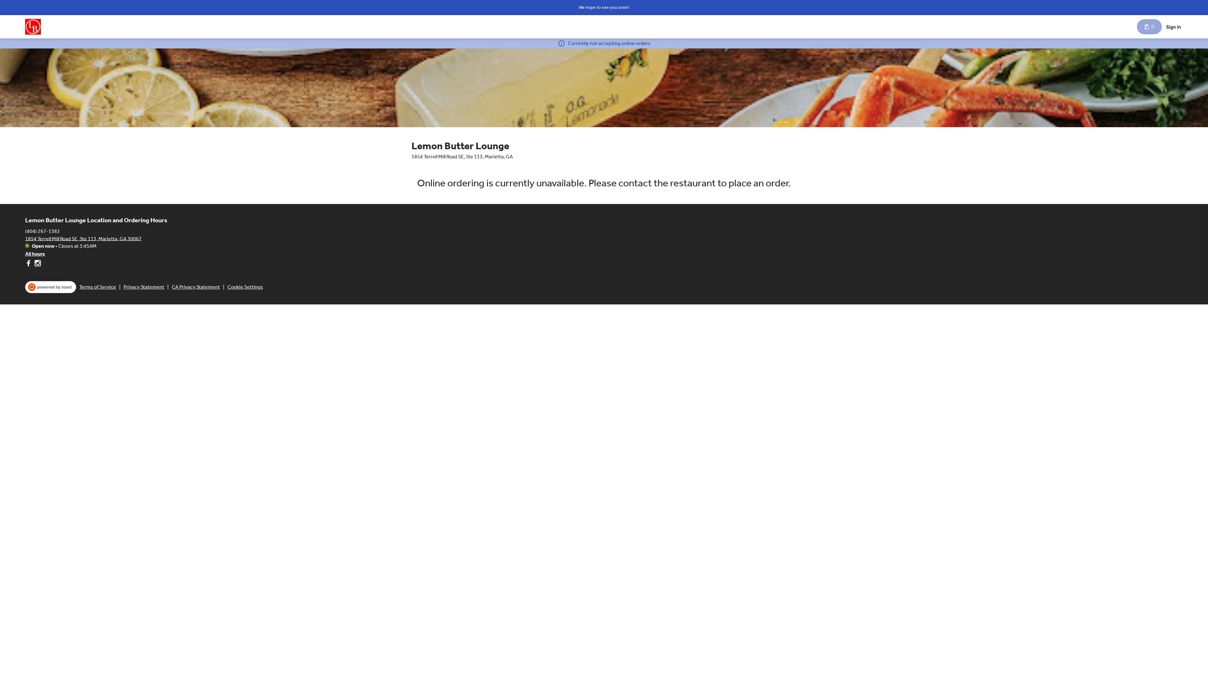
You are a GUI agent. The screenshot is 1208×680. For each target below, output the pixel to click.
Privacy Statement (144, 287)
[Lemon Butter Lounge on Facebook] (29, 264)
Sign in (1173, 27)
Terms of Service (97, 287)
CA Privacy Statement (196, 287)
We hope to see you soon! (604, 7)
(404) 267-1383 (42, 231)
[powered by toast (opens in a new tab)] (50, 287)
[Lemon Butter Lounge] (33, 27)
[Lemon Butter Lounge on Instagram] (37, 264)
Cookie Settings (245, 287)
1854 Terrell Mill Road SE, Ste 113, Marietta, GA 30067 (83, 238)
